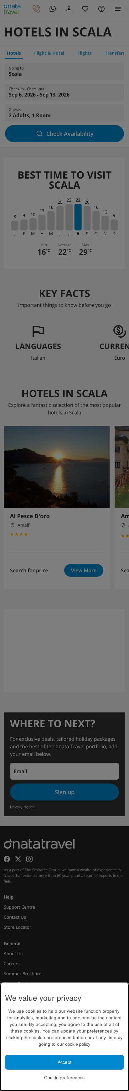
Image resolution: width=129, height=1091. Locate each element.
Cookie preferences (64, 1077)
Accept (65, 1062)
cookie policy (77, 1044)
